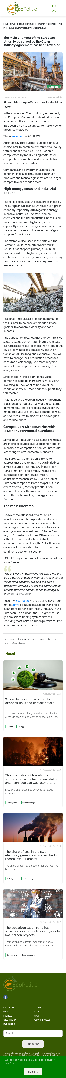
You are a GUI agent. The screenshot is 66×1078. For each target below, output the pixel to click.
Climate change (28, 802)
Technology (40, 1008)
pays (16, 604)
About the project (42, 1020)
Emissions (31, 639)
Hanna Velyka (55, 97)
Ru (54, 6)
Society (7, 1012)
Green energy (9, 1020)
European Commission (14, 643)
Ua (54, 10)
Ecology (21, 726)
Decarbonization (17, 639)
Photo (37, 1012)
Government (9, 1008)
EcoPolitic (22, 600)
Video (36, 1016)
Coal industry (27, 879)
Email (9, 1033)
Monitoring (9, 1024)
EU (53, 639)
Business (7, 1016)
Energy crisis (44, 639)
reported (17, 136)
